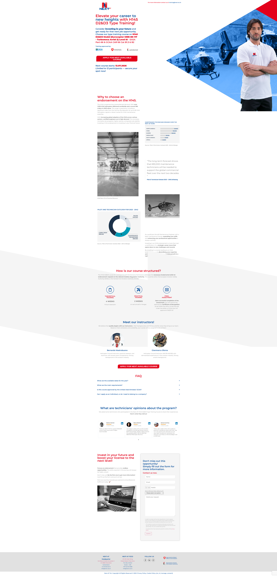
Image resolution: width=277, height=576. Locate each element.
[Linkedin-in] (149, 560)
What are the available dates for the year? (112, 381)
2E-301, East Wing (128, 559)
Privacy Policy (141, 573)
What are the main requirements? (109, 385)
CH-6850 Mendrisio (106, 563)
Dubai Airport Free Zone (128, 561)
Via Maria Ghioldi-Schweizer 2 (106, 561)
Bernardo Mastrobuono (117, 350)
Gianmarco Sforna (160, 350)
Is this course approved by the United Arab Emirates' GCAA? (119, 390)
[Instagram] (153, 560)
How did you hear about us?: (154, 491)
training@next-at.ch (175, 2)
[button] (138, 380)
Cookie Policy (151, 573)
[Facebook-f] (145, 560)
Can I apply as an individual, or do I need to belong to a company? (122, 394)
